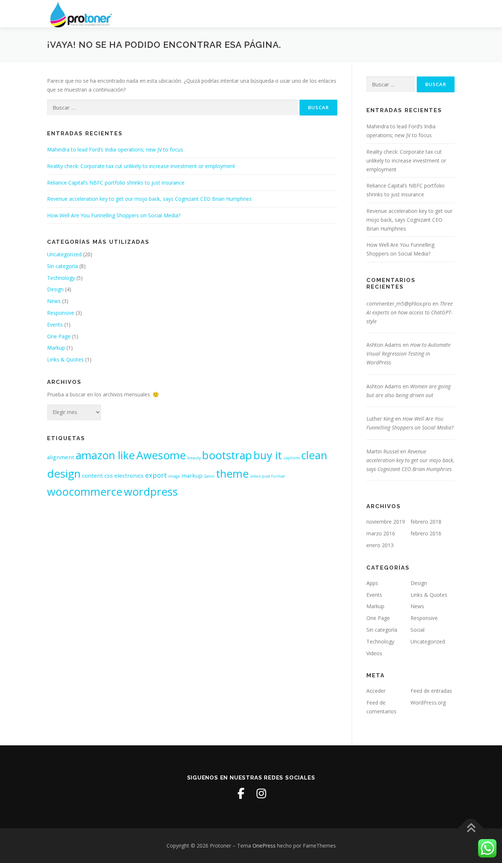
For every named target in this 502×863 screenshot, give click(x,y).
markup (192, 475)
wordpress (151, 491)
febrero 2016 (425, 533)
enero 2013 (380, 545)
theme (232, 473)
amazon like (105, 455)
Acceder (376, 690)
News (54, 300)
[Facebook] (240, 793)
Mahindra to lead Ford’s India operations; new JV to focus (115, 149)
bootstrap (227, 455)
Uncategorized (64, 254)
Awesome (161, 455)
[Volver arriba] (471, 829)
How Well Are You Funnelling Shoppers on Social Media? (113, 215)
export (156, 475)
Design (55, 289)
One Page (59, 336)
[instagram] (261, 793)
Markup (56, 347)
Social (417, 629)
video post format (267, 476)
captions (291, 457)
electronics (129, 475)
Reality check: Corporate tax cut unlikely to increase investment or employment (141, 166)
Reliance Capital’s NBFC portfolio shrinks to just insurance (115, 182)
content (92, 475)
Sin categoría (62, 266)
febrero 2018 (425, 521)
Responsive (60, 312)
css (108, 475)
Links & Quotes (65, 359)
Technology (61, 277)
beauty (194, 457)
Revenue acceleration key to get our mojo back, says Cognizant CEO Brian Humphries (149, 198)
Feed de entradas (431, 690)
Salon (209, 476)
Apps (372, 583)
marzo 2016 (380, 533)
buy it (268, 455)
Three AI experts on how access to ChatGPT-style (409, 312)
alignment (60, 457)
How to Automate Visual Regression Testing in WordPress (408, 353)
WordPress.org (428, 702)
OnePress (264, 845)
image (174, 476)
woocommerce (84, 491)
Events (55, 324)
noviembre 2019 (385, 521)
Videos (374, 653)
